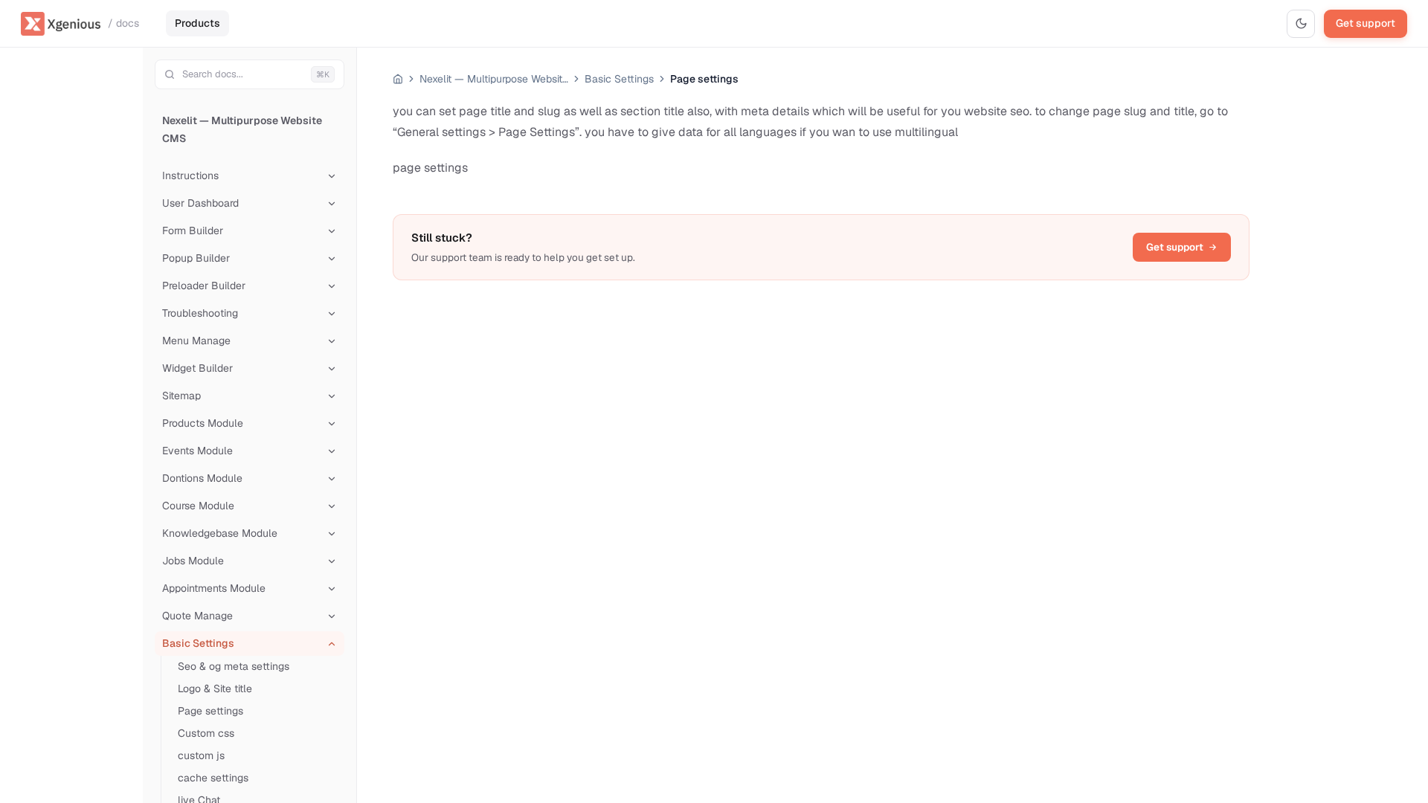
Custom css (206, 733)
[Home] (398, 79)
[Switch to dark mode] (1301, 24)
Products (197, 23)
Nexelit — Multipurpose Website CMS (242, 129)
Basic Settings (619, 79)
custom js (201, 755)
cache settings (213, 777)
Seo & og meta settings (233, 666)
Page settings (210, 710)
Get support (1365, 23)
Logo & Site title (215, 688)
